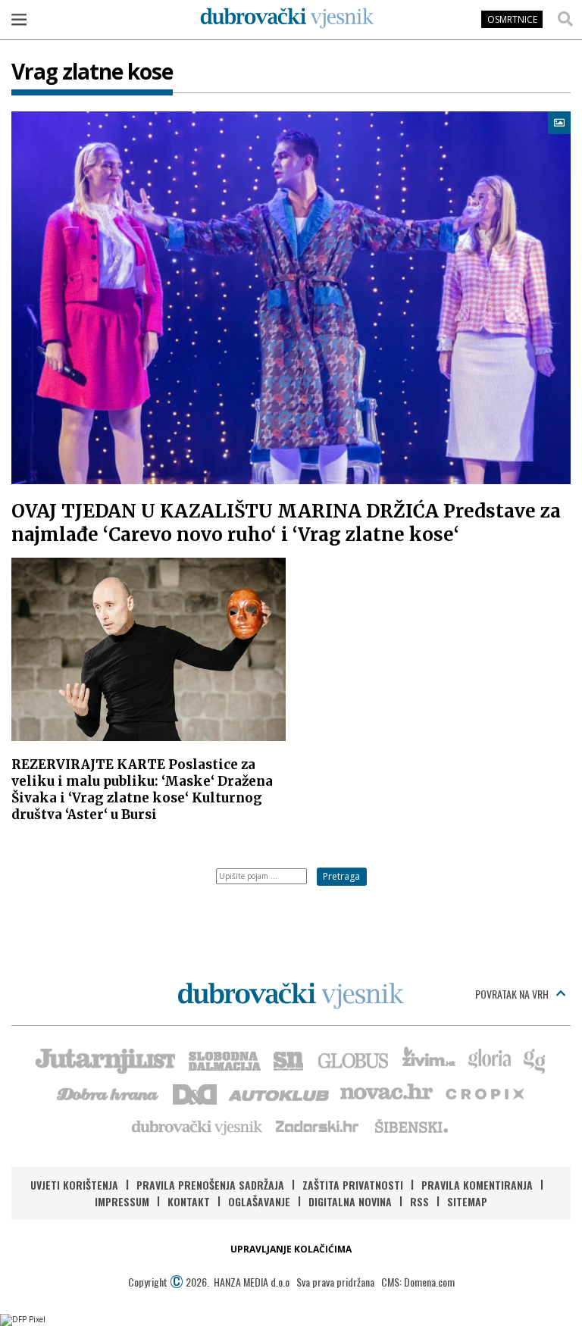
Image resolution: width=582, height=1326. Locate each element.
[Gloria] (489, 1059)
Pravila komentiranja (477, 1185)
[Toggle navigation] (19, 19)
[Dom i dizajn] (195, 1092)
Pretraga (341, 876)
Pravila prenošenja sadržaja (210, 1185)
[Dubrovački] (287, 18)
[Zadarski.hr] (317, 1126)
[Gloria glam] (535, 1059)
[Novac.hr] (386, 1092)
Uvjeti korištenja (74, 1185)
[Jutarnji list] (104, 1059)
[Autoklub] (279, 1092)
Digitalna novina (350, 1201)
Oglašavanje (259, 1201)
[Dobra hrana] (109, 1092)
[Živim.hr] (429, 1059)
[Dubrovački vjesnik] (197, 1126)
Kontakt (188, 1201)
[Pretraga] (565, 19)
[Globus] (354, 1059)
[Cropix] (484, 1092)
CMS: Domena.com (418, 1282)
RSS (419, 1201)
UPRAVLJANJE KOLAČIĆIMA (291, 1249)
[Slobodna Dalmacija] (223, 1059)
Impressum (122, 1201)
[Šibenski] (411, 1126)
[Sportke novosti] (288, 1059)
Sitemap (467, 1201)
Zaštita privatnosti (352, 1185)
